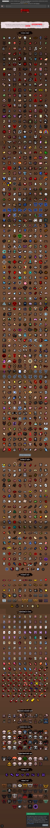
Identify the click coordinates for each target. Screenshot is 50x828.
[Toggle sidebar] (2, 826)
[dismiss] (37, 3)
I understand (45, 825)
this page (26, 3)
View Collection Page (25, 455)
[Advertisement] (25, 17)
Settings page (29, 819)
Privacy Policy (31, 823)
